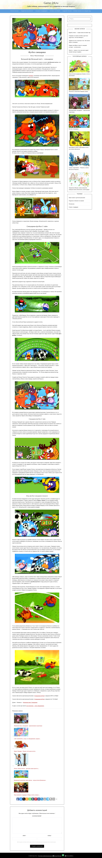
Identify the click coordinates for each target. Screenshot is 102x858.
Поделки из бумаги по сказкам (76, 200)
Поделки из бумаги (27, 11)
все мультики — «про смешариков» (35, 705)
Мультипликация (39, 55)
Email (50, 835)
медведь (31, 75)
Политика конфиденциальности (45, 855)
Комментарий (37, 816)
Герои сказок (14, 11)
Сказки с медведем (41, 11)
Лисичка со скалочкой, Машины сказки (78, 91)
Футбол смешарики (73, 129)
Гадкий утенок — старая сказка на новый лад (77, 11)
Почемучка (71, 204)
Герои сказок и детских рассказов (77, 197)
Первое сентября (55, 11)
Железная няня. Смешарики (30, 702)
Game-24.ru (51, 3)
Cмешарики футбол (39, 695)
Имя (24, 835)
